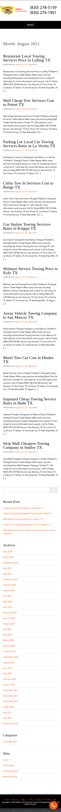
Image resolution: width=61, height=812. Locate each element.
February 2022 (9, 679)
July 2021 (7, 712)
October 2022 (9, 651)
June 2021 (7, 718)
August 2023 (9, 623)
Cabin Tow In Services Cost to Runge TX (28, 185)
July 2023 (7, 629)
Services (14, 800)
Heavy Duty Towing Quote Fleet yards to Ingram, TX (27, 524)
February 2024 (9, 612)
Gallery (23, 800)
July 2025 (7, 568)
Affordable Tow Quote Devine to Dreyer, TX (23, 519)
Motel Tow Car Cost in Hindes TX (28, 359)
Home (7, 800)
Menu (30, 24)
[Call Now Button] (53, 805)
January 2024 (9, 618)
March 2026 (8, 557)
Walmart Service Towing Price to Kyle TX (30, 270)
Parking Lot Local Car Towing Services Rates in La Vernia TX (29, 144)
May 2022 (7, 673)
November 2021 (10, 695)
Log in (6, 759)
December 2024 (10, 579)
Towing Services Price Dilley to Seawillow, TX (23, 508)
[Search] (54, 490)
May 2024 (7, 601)
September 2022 (10, 657)
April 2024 (7, 607)
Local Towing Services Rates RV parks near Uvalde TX (27, 513)
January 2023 (9, 645)
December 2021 (10, 690)
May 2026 (7, 551)
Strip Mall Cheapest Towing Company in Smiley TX (26, 445)
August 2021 (9, 706)
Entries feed (8, 765)
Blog (54, 800)
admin (34, 64)
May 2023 (7, 634)
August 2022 (9, 662)
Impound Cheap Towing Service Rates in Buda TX (29, 401)
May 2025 (7, 573)
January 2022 (9, 684)
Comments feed (10, 771)
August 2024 (9, 590)
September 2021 (10, 701)
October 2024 (9, 584)
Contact (31, 800)
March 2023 (8, 640)
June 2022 (7, 668)
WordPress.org (10, 776)
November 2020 (10, 723)
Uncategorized (10, 741)
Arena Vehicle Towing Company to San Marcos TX (30, 315)
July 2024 (7, 596)
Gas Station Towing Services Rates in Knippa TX (27, 226)
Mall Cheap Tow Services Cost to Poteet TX (28, 102)
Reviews (47, 800)
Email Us (39, 800)
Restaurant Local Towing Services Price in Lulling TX (26, 58)
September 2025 (10, 562)
